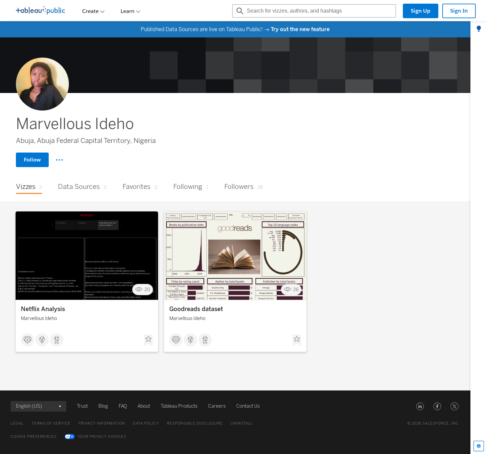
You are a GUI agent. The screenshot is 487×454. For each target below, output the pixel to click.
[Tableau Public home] (40, 11)
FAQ (123, 406)
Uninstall (242, 423)
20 (147, 290)
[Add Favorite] (148, 340)
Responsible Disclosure (195, 423)
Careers (217, 406)
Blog (103, 406)
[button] (420, 406)
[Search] (239, 11)
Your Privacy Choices (102, 436)
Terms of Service (51, 423)
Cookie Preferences (34, 436)
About (143, 406)
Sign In (459, 10)
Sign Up (420, 10)
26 (295, 290)
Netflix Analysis (43, 309)
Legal (17, 423)
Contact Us (248, 406)
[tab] (478, 29)
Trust (82, 406)
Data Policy (146, 423)
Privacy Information (102, 423)
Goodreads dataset (196, 309)
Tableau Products (179, 406)
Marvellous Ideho (39, 318)
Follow (32, 159)
